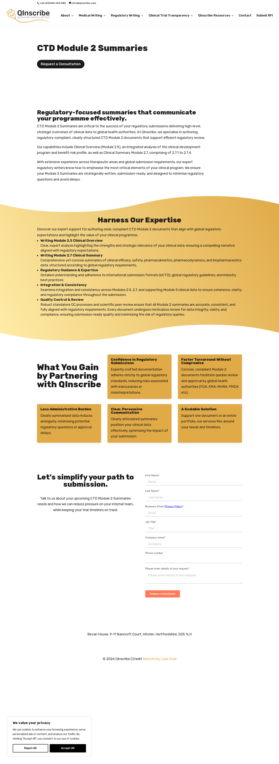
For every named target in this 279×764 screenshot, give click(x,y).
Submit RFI (264, 15)
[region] (49, 736)
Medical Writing (90, 15)
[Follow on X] (139, 646)
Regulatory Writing (125, 15)
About (65, 15)
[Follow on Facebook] (147, 646)
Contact (245, 15)
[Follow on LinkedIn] (132, 646)
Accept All (68, 748)
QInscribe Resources (214, 15)
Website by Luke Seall (160, 659)
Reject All (30, 748)
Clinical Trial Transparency (169, 15)
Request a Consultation (61, 64)
